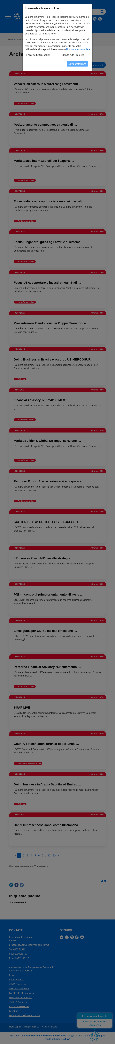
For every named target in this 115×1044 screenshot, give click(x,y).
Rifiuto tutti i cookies (73, 54)
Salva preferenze (77, 63)
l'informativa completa (78, 49)
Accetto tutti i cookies (39, 54)
